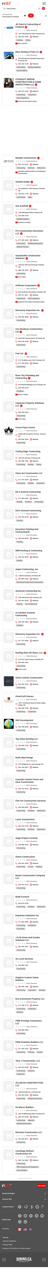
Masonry (31, 1120)
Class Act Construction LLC (28, 473)
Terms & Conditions (9, 1241)
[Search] (43, 8)
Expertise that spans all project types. (31, 302)
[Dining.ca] (24, 1260)
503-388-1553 (23, 461)
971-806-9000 (23, 922)
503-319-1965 (23, 91)
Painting (20, 40)
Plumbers (20, 391)
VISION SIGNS (22, 182)
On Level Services (24, 958)
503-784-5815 (23, 767)
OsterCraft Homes (24, 696)
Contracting (21, 67)
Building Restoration (35, 243)
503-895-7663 (23, 579)
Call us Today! (23, 394)
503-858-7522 (23, 745)
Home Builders (22, 70)
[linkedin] (25, 1221)
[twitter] (36, 1215)
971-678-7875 (23, 1049)
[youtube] (42, 1215)
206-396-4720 (23, 216)
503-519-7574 (23, 885)
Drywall (39, 1052)
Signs (30, 197)
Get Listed (41, 1186)
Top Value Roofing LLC (26, 739)
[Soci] (42, 1207)
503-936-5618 (23, 388)
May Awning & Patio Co (27, 52)
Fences (30, 867)
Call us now (22, 669)
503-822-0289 (23, 37)
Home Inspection (23, 98)
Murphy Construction (25, 158)
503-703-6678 (23, 517)
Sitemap (5, 1237)
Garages (42, 990)
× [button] (39, 8)
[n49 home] (25, 16)
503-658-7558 (23, 708)
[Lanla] (38, 1206)
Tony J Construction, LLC (27, 1060)
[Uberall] (26, 1207)
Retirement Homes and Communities (30, 582)
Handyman (32, 925)
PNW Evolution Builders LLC (29, 1042)
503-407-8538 (23, 600)
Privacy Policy (7, 1245)
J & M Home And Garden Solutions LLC (27, 938)
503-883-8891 (23, 807)
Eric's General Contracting (28, 510)
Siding (28, 40)
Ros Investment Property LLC (30, 998)
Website (35, 37)
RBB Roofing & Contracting (28, 550)
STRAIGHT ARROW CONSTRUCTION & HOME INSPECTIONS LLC (28, 82)
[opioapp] (20, 1221)
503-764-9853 (23, 557)
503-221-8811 (23, 295)
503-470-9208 (23, 1067)
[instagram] (25, 1215)
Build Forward (22, 896)
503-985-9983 (23, 1030)
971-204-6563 (23, 363)
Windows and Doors (35, 1098)
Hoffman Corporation (25, 285)
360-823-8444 (23, 538)
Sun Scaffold (21, 206)
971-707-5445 (23, 480)
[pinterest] (31, 1215)
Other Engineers (34, 298)
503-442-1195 (23, 194)
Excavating (20, 929)
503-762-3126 (23, 826)
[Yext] (20, 1207)
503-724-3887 (23, 1160)
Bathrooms (41, 168)
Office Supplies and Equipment (27, 1167)
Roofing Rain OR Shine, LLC (29, 652)
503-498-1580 (23, 987)
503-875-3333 (23, 903)
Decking (19, 502)
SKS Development (24, 720)
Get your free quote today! (27, 101)
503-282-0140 (23, 64)
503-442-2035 (23, 863)
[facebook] (20, 1215)
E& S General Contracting (28, 492)
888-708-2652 (23, 270)
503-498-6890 (23, 727)
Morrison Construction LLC (28, 1132)
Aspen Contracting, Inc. (27, 569)
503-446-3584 (23, 622)
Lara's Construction (24, 819)
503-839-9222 (23, 662)
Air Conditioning (31, 604)
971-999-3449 (23, 240)
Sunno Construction (25, 856)
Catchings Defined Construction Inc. (24, 1152)
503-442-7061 (23, 947)
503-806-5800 (23, 317)
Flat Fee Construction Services (30, 800)
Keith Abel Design (24, 757)
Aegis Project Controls (26, 838)
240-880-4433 (23, 845)
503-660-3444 (23, 439)
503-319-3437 (23, 164)
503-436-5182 (23, 684)
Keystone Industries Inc (27, 915)
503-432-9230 (23, 1095)
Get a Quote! (22, 43)
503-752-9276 (23, 789)
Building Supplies (34, 67)
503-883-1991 (23, 965)
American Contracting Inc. (28, 591)
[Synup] (32, 1207)
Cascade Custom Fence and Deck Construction (29, 780)
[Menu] (44, 3)
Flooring (20, 520)
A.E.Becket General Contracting (25, 614)
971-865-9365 (23, 498)
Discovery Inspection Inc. (27, 310)
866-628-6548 (23, 341)
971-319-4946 (23, 641)
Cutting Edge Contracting (27, 451)
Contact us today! (24, 222)
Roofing (30, 464)
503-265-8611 (23, 1139)
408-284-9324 (23, 412)
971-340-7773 (23, 1005)
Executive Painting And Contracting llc (26, 530)
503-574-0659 (23, 1117)
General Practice (23, 247)
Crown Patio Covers (25, 427)
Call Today (22, 277)
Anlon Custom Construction (29, 677)
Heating (19, 604)
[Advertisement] (24, 131)
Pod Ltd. (19, 353)
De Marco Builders (24, 1107)
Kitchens (31, 168)
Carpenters (32, 95)
